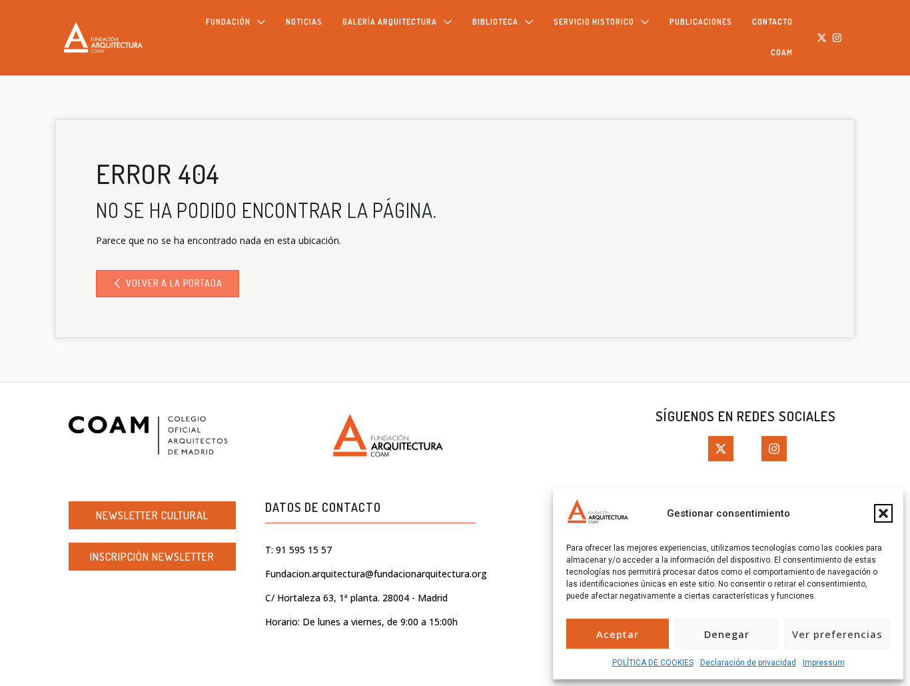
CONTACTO (772, 22)
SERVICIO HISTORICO (594, 22)
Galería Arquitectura (389, 22)
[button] (883, 513)
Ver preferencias (837, 634)
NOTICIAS (304, 22)
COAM (782, 52)
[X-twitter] (822, 37)
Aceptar (617, 634)
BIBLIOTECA (495, 22)
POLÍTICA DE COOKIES (652, 662)
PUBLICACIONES (701, 22)
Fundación (228, 22)
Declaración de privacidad (748, 662)
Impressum (824, 662)
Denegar (726, 634)
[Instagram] (837, 37)
